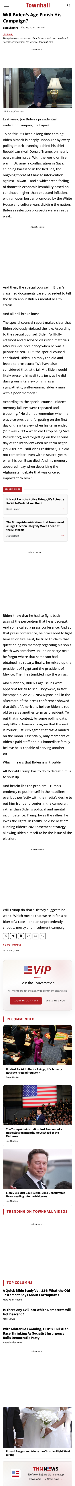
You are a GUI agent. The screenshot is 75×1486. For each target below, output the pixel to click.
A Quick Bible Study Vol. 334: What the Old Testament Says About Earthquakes (36, 1293)
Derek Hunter (12, 1077)
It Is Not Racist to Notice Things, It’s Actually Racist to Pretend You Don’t (34, 1071)
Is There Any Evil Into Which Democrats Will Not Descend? (37, 1312)
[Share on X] (6, 936)
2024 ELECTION (11, 950)
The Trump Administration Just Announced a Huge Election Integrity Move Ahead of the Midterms (34, 1132)
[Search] (68, 5)
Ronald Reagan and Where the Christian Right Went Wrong (38, 1453)
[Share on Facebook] (21, 936)
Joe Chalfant (12, 1141)
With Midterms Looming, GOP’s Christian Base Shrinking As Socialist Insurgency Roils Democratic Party (35, 1333)
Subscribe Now (55, 1000)
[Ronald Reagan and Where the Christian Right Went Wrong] (37, 1428)
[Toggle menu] (6, 5)
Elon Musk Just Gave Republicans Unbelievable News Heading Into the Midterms (35, 1194)
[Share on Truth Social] (13, 936)
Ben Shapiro (10, 28)
